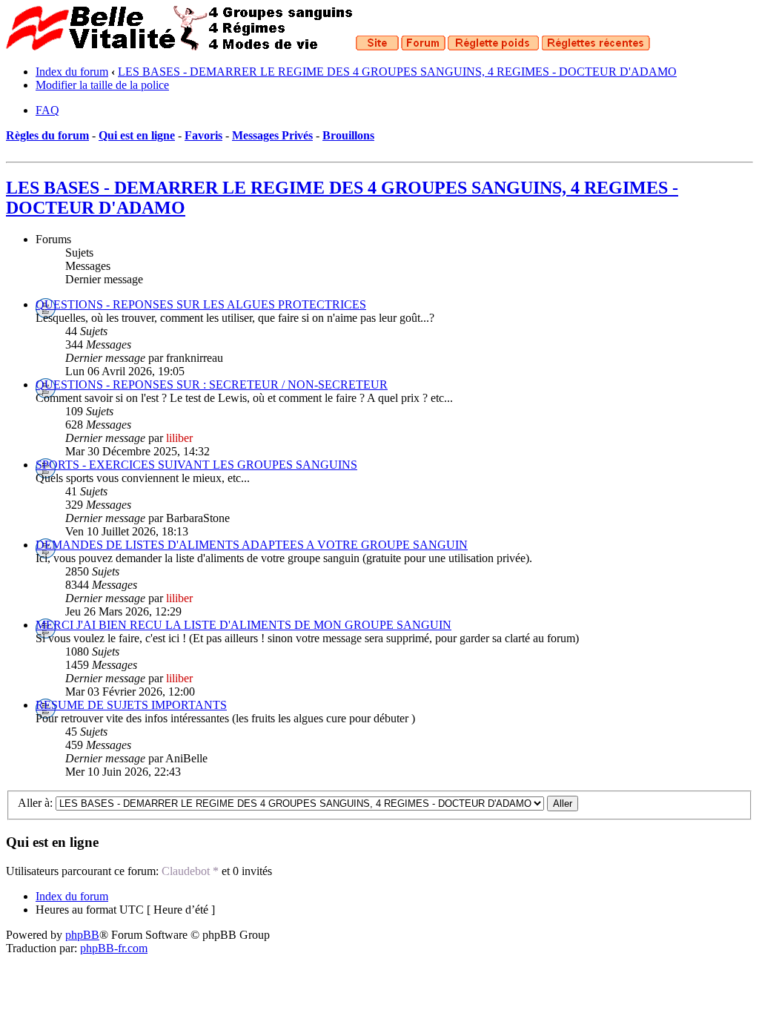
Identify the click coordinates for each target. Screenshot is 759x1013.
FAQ (47, 110)
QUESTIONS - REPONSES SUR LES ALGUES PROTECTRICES (201, 304)
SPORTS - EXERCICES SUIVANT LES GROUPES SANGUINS (196, 464)
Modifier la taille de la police (102, 85)
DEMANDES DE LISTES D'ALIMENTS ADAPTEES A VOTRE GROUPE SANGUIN (252, 544)
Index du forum (72, 71)
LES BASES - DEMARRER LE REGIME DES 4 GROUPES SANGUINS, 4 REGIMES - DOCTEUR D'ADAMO (397, 71)
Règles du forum (47, 135)
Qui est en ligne (137, 135)
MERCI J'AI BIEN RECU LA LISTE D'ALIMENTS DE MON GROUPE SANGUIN (243, 624)
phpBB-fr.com (114, 948)
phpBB (82, 934)
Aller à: (35, 802)
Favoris (203, 135)
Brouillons (348, 135)
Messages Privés (272, 135)
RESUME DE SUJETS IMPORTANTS (131, 705)
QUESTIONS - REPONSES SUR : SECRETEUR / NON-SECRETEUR (212, 384)
